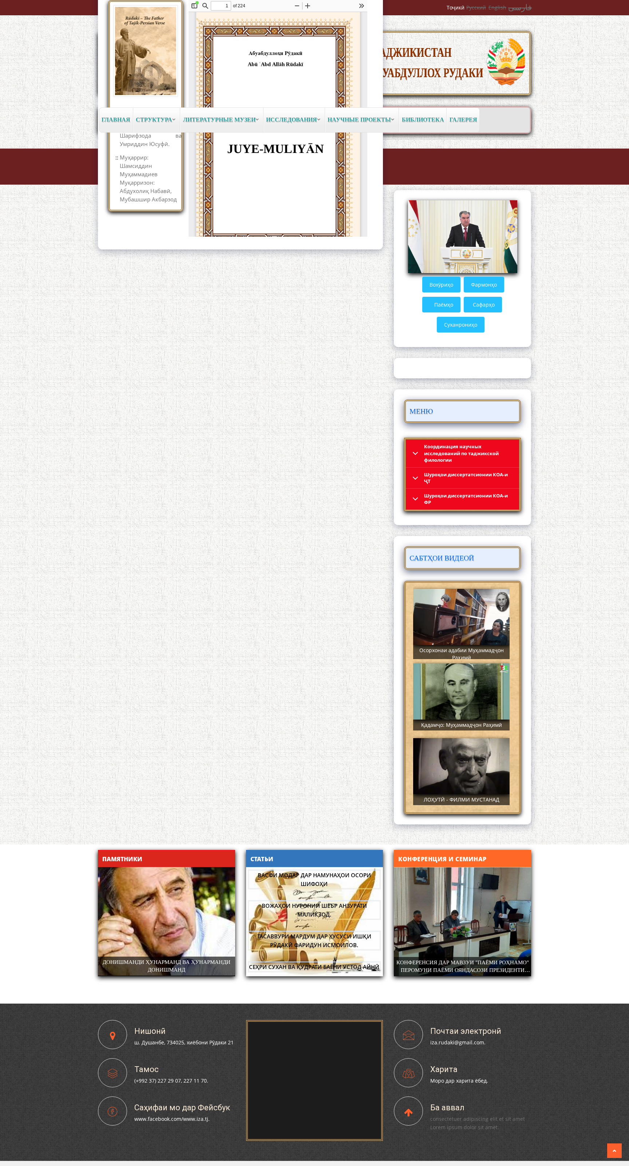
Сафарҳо (484, 304)
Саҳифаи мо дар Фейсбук (182, 1107)
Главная (116, 120)
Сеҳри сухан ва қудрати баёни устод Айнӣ (314, 955)
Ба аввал (447, 1107)
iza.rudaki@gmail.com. (458, 1042)
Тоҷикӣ (455, 7)
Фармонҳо (484, 284)
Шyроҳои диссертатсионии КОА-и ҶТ (466, 478)
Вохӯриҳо (441, 284)
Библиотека (423, 120)
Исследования (290, 120)
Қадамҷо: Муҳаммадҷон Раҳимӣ (461, 724)
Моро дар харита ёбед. (459, 1080)
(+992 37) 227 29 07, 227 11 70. (171, 1080)
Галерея (463, 120)
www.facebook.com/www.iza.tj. (172, 1118)
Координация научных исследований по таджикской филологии (461, 453)
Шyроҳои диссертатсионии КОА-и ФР (466, 499)
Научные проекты (358, 120)
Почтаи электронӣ (465, 1031)
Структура (153, 120)
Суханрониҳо (460, 324)
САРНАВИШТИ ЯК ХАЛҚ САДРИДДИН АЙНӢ (166, 962)
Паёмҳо (443, 304)
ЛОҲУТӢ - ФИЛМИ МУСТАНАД (461, 799)
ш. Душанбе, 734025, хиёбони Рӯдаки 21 (184, 1042)
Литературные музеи (218, 120)
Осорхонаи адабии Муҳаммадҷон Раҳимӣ (461, 654)
